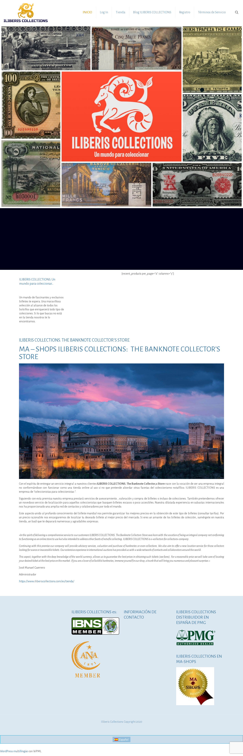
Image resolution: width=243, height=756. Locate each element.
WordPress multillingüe (14, 751)
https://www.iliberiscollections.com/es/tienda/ (46, 581)
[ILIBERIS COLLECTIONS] (26, 12)
